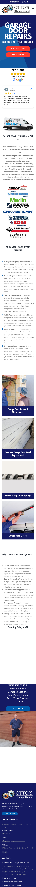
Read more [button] (8, 105)
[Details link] (18, 389)
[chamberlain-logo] (18, 212)
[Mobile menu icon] (33, 9)
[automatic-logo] (18, 235)
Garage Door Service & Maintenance (18, 411)
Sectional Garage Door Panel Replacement (18, 454)
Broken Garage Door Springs (18, 495)
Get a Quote (19, 55)
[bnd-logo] (18, 230)
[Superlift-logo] (18, 188)
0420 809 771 (15, 2)
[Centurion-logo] (18, 218)
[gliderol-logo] (18, 206)
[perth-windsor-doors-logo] (18, 194)
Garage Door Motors (18, 535)
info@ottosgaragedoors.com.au (13, 841)
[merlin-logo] (18, 200)
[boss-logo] (18, 224)
